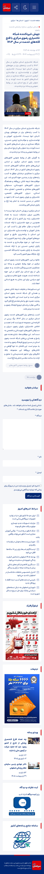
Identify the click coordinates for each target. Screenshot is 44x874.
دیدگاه (38, 415)
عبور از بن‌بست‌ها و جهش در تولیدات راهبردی (20, 543)
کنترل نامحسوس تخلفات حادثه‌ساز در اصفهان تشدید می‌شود (20, 573)
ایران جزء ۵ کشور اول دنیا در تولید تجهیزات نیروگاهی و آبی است (22, 517)
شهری (27, 20)
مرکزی (13, 20)
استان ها (20, 20)
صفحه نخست (35, 20)
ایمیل (38, 472)
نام (40, 456)
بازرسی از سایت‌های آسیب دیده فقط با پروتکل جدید (20, 581)
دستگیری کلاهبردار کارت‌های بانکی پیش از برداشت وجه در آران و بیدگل (21, 566)
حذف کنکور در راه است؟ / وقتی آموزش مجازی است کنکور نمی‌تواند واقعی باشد (22, 534)
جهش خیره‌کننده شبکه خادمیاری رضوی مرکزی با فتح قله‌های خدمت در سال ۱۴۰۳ (23, 38)
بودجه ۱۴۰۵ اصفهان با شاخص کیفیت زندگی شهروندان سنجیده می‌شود (20, 558)
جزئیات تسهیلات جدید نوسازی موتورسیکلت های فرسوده (23, 524)
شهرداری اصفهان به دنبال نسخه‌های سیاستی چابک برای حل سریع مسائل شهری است (23, 591)
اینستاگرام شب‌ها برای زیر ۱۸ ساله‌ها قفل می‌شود (20, 551)
